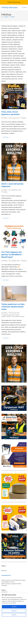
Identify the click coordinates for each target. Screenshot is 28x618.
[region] (14, 605)
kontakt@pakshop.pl (6, 575)
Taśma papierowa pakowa (18, 316)
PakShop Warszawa (9, 7)
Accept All (14, 606)
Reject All (14, 614)
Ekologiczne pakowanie (8, 314)
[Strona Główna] (1, 16)
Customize (14, 610)
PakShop (12, 16)
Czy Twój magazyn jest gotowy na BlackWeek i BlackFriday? (11, 254)
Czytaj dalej (6, 137)
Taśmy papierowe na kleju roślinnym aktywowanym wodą (13, 306)
